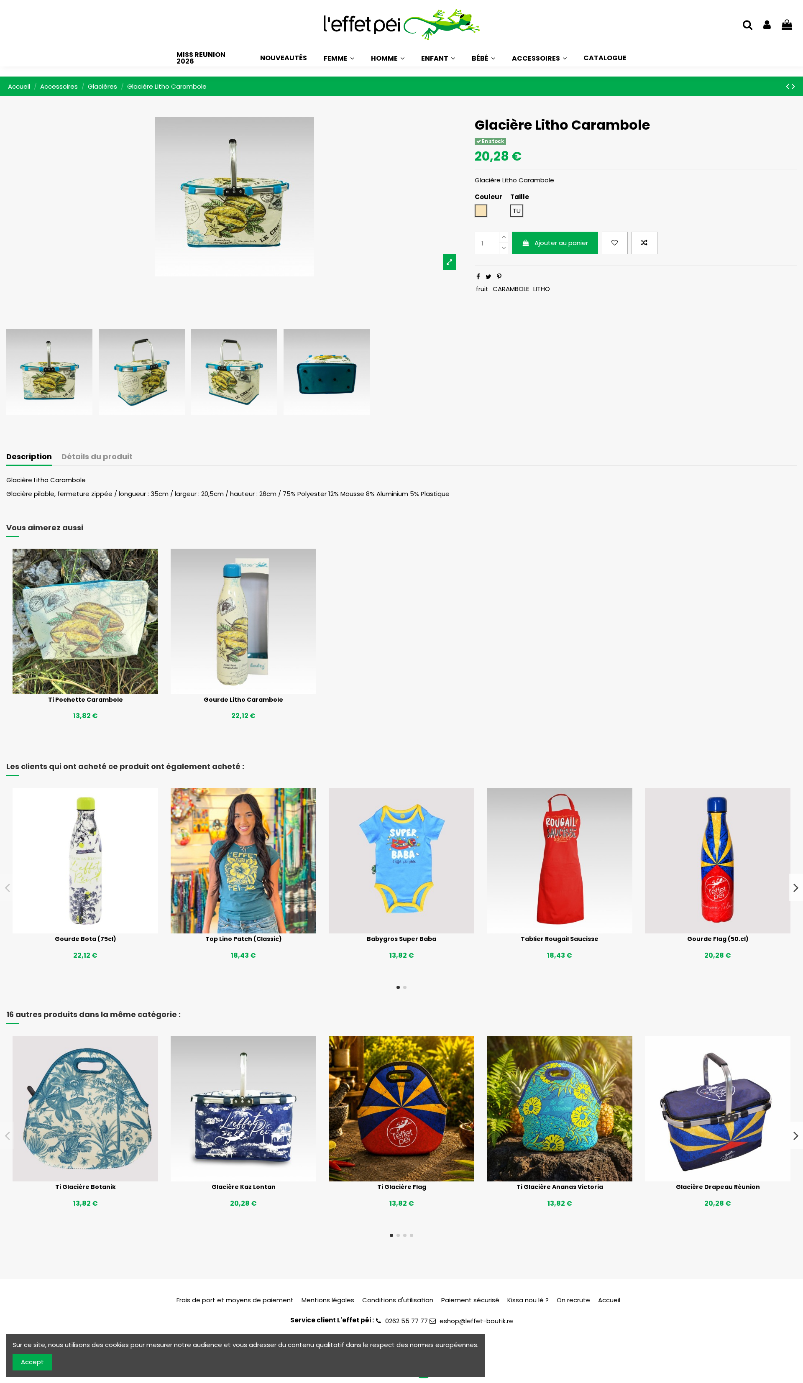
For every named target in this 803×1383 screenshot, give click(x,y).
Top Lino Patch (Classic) (243, 939)
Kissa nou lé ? (528, 1300)
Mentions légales (328, 1300)
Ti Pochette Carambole (85, 699)
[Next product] (793, 86)
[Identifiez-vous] (767, 25)
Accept (32, 1361)
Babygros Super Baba (401, 939)
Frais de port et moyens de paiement (235, 1300)
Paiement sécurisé (470, 1300)
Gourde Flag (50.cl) (718, 939)
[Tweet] (488, 276)
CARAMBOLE (511, 288)
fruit (482, 288)
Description (29, 457)
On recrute (573, 1300)
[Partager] (478, 276)
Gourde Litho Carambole (243, 699)
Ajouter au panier (561, 242)
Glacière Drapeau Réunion (718, 1187)
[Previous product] (789, 86)
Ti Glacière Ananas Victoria (560, 1187)
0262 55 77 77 (406, 1321)
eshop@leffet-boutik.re (476, 1321)
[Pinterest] (499, 276)
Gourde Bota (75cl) (85, 939)
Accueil (609, 1300)
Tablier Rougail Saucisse (559, 939)
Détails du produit (97, 457)
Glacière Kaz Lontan (244, 1187)
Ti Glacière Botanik (85, 1187)
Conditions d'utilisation (397, 1300)
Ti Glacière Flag (401, 1187)
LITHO (541, 288)
